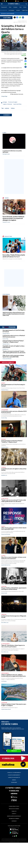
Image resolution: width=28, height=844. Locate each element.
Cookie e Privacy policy (14, 806)
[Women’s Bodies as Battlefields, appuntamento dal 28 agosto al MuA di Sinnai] (14, 576)
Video (10, 7)
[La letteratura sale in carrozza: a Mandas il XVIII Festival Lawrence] (14, 399)
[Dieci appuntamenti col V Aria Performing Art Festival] (14, 372)
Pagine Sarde (14, 782)
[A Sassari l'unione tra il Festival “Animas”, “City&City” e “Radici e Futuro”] (14, 428)
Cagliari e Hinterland (7, 104)
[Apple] (14, 829)
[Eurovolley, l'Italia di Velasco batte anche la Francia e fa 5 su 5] (14, 245)
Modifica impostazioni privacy (14, 816)
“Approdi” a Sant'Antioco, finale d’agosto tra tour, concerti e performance (13, 646)
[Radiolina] (14, 764)
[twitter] (2, 1)
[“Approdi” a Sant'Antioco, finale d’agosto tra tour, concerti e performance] (14, 633)
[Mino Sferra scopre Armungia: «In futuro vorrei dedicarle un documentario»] (14, 545)
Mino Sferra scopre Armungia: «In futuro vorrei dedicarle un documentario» (13, 557)
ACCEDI (25, 1)
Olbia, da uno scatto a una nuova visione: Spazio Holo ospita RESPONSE (13, 356)
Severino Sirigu (5, 338)
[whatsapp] (6, 1)
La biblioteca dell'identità (14, 777)
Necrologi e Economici (14, 808)
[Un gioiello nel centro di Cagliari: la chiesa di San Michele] (14, 456)
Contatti (14, 813)
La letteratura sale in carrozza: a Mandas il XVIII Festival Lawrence (14, 336)
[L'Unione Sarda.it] (14, 3)
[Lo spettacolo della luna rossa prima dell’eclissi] (14, 141)
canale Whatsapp (23, 54)
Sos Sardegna (11, 10)
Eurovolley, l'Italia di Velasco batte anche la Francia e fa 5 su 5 (14, 256)
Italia (20, 7)
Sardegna (15, 7)
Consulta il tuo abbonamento (14, 772)
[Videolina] (14, 758)
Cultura (7, 18)
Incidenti (18, 10)
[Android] (14, 832)
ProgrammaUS (4, 7)
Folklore (13, 108)
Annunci (14, 779)
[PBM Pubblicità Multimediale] (14, 800)
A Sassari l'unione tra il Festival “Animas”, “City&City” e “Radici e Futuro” (13, 341)
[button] (15, 17)
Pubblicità (14, 811)
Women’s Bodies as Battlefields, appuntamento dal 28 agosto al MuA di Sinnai (14, 588)
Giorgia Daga (4, 96)
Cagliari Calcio (25, 10)
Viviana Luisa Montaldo (7, 358)
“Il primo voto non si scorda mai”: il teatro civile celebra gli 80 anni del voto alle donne (14, 351)
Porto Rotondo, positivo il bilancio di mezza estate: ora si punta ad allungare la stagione (13, 218)
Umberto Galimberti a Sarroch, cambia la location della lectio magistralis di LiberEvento (13, 675)
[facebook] (4, 1)
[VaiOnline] (14, 797)
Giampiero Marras (6, 333)
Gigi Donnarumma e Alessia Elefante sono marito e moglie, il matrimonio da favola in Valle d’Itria (14, 314)
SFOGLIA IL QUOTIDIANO (7, 13)
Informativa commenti (14, 818)
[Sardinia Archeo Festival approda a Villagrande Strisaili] (14, 604)
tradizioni (7, 108)
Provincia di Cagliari (12, 102)
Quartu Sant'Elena (17, 104)
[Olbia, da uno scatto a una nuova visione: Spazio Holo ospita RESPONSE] (14, 515)
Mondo (24, 7)
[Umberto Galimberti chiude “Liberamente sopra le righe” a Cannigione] (14, 692)
